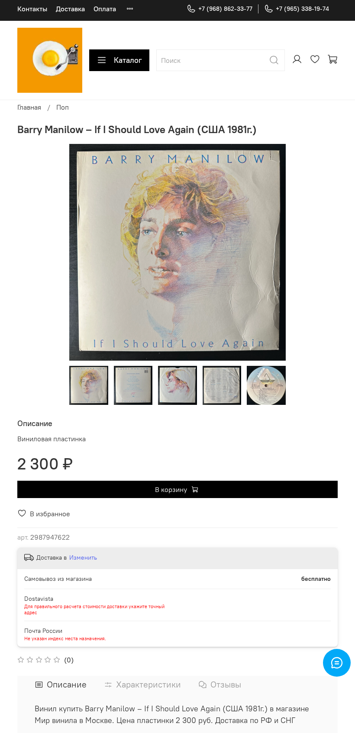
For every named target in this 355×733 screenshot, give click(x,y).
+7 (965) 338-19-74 (302, 9)
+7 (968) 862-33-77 (225, 9)
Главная (29, 107)
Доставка (70, 8)
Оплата (105, 8)
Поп (62, 107)
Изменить (83, 557)
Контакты (32, 8)
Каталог (128, 60)
